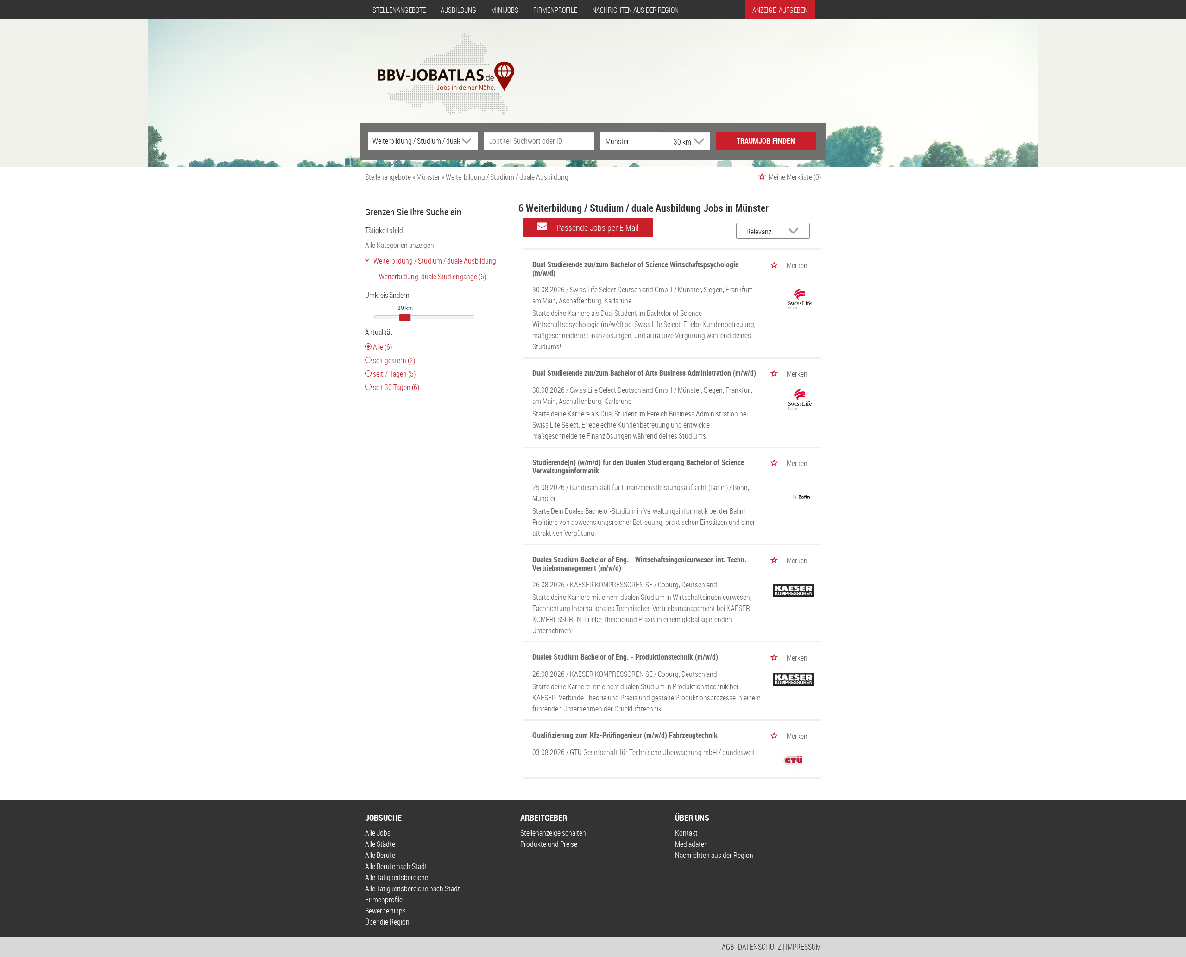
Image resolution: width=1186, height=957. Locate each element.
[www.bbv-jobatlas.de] (438, 66)
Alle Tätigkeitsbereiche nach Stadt (412, 888)
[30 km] (405, 317)
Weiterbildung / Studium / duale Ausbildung (434, 261)
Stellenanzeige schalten (553, 833)
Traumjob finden (766, 141)
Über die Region (387, 922)
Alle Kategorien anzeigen (399, 245)
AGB (728, 947)
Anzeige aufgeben (780, 9)
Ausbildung (458, 9)
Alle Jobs (378, 833)
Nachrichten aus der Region (635, 9)
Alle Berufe (380, 855)
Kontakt (686, 833)
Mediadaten (691, 844)
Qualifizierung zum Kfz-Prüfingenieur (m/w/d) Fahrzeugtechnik (625, 735)
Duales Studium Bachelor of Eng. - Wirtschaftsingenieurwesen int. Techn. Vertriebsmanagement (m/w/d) (639, 563)
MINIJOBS (504, 9)
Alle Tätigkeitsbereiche (396, 877)
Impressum (803, 947)
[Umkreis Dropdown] (698, 141)
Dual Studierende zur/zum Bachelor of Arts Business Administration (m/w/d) (644, 373)
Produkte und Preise (548, 844)
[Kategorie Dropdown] (469, 141)
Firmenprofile (555, 9)
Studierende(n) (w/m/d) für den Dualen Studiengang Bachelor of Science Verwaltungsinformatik (638, 466)
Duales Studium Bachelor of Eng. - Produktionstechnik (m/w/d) (625, 657)
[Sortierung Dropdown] (795, 231)
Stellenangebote (399, 9)
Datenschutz (760, 947)
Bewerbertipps (385, 911)
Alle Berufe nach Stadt (396, 866)
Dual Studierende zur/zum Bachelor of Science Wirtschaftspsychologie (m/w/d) (635, 268)
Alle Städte (380, 844)
